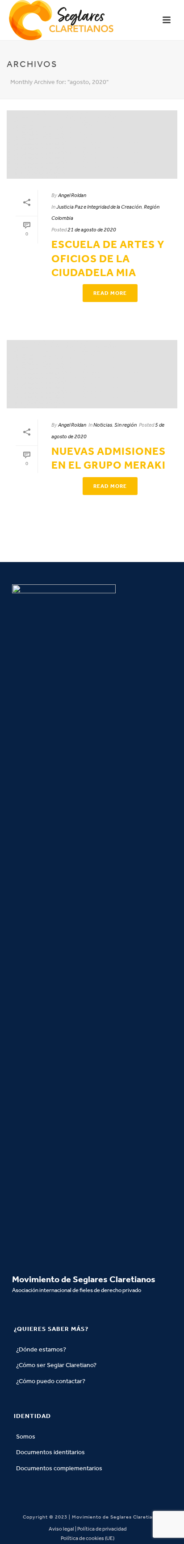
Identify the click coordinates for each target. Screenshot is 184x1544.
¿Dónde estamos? (41, 1349)
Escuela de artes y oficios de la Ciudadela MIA (107, 258)
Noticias (102, 425)
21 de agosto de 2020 (91, 230)
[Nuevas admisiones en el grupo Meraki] (92, 374)
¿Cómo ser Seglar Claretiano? (56, 1365)
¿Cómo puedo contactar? (50, 1381)
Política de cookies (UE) (87, 1538)
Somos (25, 1436)
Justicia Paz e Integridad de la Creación (99, 207)
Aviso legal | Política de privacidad (88, 1529)
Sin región (125, 425)
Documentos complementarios (59, 1468)
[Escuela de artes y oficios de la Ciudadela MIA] (92, 144)
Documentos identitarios (50, 1452)
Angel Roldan (72, 195)
